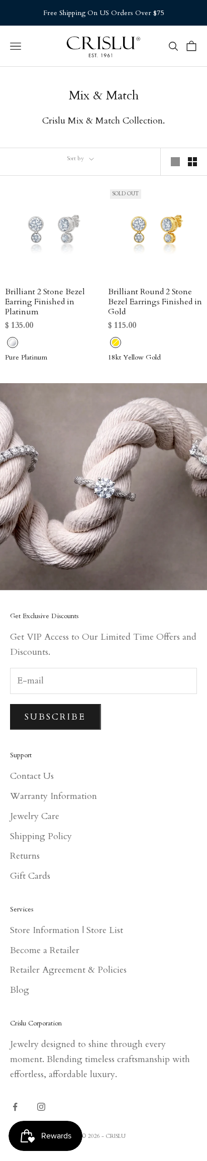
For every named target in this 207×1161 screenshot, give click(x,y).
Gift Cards (30, 876)
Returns (25, 856)
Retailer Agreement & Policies (68, 970)
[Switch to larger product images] (175, 161)
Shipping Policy (41, 836)
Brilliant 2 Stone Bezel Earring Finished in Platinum (45, 302)
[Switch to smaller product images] (192, 161)
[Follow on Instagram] (41, 1107)
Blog (19, 990)
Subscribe (55, 717)
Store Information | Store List (66, 930)
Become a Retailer (44, 950)
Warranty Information (53, 796)
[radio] (11, 342)
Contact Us (32, 776)
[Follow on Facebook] (15, 1107)
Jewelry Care (34, 816)
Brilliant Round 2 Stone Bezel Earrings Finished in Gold (155, 302)
